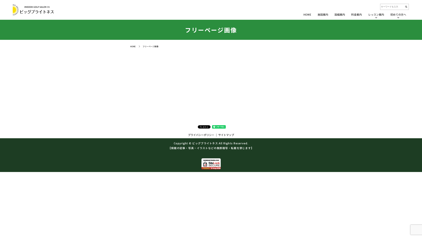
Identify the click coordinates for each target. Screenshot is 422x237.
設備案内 (339, 14)
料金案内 (356, 14)
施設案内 (323, 14)
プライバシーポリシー (201, 135)
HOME (307, 14)
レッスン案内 (376, 14)
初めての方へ (398, 14)
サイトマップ (226, 135)
